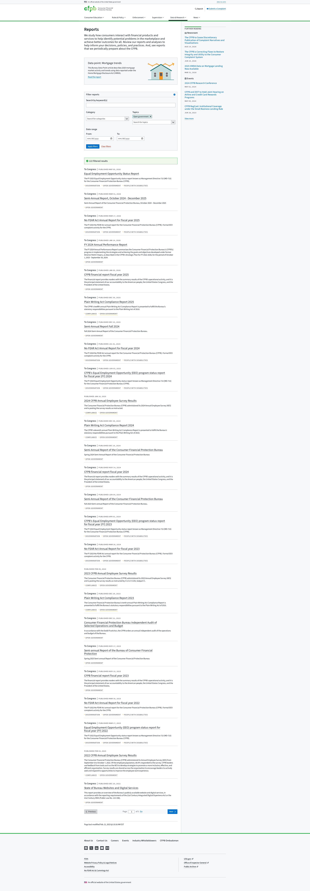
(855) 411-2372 (221, 2)
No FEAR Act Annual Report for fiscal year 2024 (112, 348)
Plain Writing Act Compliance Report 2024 (109, 425)
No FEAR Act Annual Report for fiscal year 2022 (112, 702)
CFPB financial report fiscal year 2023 (106, 675)
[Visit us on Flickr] (107, 848)
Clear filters (106, 146)
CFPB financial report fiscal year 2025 (106, 274)
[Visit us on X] (91, 848)
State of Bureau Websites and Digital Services (111, 787)
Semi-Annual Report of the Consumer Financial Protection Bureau (123, 449)
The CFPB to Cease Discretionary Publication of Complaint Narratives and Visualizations (205, 40)
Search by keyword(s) (96, 100)
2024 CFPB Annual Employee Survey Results (110, 400)
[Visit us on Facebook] (86, 848)
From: (89, 134)
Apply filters (93, 146)
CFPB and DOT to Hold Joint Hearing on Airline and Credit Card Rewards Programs (204, 95)
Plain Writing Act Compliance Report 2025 (109, 301)
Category (90, 112)
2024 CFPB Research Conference (201, 83)
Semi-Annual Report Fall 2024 (101, 326)
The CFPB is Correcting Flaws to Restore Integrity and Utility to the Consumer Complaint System (204, 54)
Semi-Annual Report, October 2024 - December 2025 (115, 198)
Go (141, 811)
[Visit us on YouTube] (102, 848)
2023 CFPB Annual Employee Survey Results (110, 573)
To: (118, 134)
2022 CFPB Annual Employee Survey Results (110, 755)
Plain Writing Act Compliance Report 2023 (109, 597)
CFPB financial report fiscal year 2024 (106, 471)
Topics (135, 112)
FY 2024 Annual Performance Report (105, 244)
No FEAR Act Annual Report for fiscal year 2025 (112, 220)
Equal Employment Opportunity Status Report (111, 173)
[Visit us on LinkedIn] (96, 848)
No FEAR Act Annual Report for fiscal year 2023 (112, 548)
